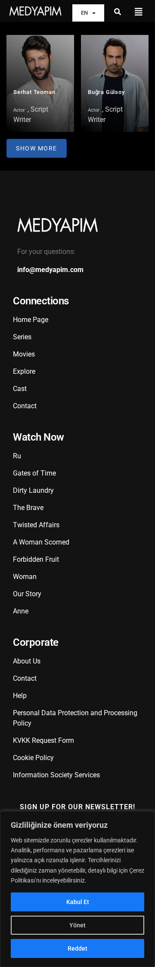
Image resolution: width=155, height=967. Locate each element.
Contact (25, 406)
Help (20, 696)
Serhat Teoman (34, 92)
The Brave (28, 508)
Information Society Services (56, 775)
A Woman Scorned (41, 542)
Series (22, 337)
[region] (77, 889)
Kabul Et (77, 901)
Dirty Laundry (33, 490)
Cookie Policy (33, 758)
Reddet (77, 948)
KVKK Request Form (43, 740)
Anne (20, 611)
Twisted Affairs (36, 525)
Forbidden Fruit (36, 559)
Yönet (77, 925)
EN (84, 12)
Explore (24, 371)
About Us (26, 661)
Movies (24, 354)
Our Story (27, 594)
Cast (20, 389)
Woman (25, 577)
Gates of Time (34, 473)
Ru (17, 456)
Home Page (30, 320)
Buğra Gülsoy (106, 92)
